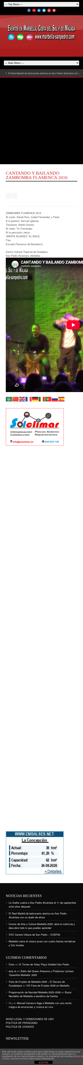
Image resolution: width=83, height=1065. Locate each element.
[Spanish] (61, 399)
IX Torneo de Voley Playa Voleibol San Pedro (44, 964)
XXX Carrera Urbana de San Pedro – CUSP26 (34, 934)
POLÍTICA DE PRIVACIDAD (21, 1023)
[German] (35, 399)
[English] (22, 399)
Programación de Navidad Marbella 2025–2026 (35, 992)
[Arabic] (9, 399)
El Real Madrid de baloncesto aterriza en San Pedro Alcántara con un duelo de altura (38, 915)
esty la (12, 971)
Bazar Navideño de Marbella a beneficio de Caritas (40, 994)
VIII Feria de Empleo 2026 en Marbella (47, 985)
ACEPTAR (43, 1062)
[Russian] (55, 399)
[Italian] (42, 399)
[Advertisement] (41, 121)
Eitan (11, 964)
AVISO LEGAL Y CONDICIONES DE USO (30, 1019)
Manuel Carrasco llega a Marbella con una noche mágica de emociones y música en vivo (40, 1005)
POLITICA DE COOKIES (20, 1026)
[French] (28, 399)
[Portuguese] (48, 399)
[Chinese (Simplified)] (15, 399)
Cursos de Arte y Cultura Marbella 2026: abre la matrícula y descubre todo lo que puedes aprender (42, 926)
